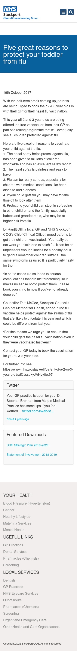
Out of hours (12, 599)
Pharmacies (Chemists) (21, 558)
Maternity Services (17, 523)
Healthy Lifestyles (16, 516)
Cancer (8, 509)
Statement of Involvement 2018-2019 (32, 454)
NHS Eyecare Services (20, 593)
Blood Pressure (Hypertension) (26, 503)
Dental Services (15, 551)
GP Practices (13, 544)
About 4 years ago (18, 419)
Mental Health (13, 529)
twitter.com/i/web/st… (38, 410)
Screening (11, 564)
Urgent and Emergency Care (25, 619)
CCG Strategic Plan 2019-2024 (28, 445)
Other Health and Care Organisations (31, 626)
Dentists (9, 580)
